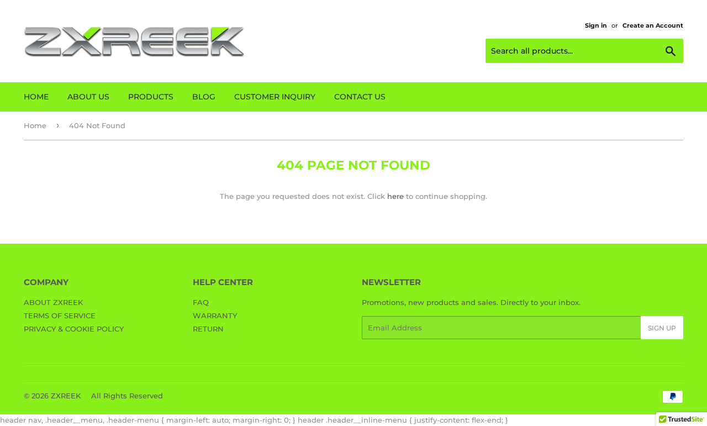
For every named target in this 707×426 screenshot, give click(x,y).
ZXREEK (66, 395)
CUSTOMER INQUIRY (274, 97)
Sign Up (662, 328)
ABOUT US (88, 97)
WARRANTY (215, 315)
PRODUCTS (150, 97)
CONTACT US (360, 97)
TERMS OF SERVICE (60, 315)
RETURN (208, 328)
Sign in (596, 25)
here (395, 196)
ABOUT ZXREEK (53, 302)
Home (35, 125)
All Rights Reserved (127, 395)
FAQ (201, 302)
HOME (36, 97)
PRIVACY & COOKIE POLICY (74, 328)
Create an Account (652, 25)
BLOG (203, 97)
